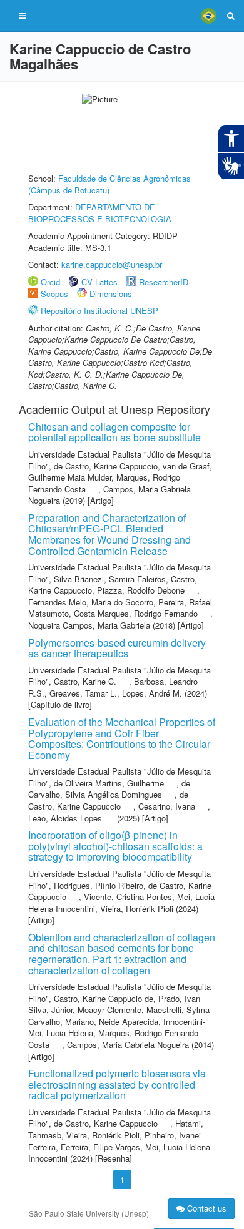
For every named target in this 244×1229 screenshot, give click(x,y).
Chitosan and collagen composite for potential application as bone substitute (114, 432)
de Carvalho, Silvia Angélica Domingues (109, 789)
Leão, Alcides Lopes (65, 818)
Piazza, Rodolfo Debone (141, 590)
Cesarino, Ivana (166, 806)
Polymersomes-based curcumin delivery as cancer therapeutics (117, 648)
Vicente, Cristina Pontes (128, 897)
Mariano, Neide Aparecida (111, 1021)
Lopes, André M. (152, 693)
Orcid (50, 282)
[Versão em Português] (208, 15)
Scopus (54, 294)
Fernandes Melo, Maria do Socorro (90, 602)
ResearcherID (163, 282)
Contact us (205, 1208)
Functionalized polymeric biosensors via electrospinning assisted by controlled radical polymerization (117, 1084)
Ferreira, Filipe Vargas (100, 1147)
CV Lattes (99, 282)
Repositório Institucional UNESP (99, 310)
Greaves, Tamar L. (83, 693)
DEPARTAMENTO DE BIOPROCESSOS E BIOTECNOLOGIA (99, 213)
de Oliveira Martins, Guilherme (109, 783)
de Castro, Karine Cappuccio (106, 466)
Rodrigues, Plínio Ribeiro (98, 885)
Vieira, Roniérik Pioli (136, 908)
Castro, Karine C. (85, 681)
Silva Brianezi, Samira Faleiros (110, 579)
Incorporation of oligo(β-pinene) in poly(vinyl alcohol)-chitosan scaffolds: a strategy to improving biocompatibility (115, 846)
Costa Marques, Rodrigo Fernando (136, 613)
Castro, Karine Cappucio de (103, 998)
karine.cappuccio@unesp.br (111, 264)
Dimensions (110, 294)
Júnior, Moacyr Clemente (96, 1010)
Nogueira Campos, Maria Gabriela (89, 625)
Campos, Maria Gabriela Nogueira (109, 495)
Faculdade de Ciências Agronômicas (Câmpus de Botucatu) (109, 184)
